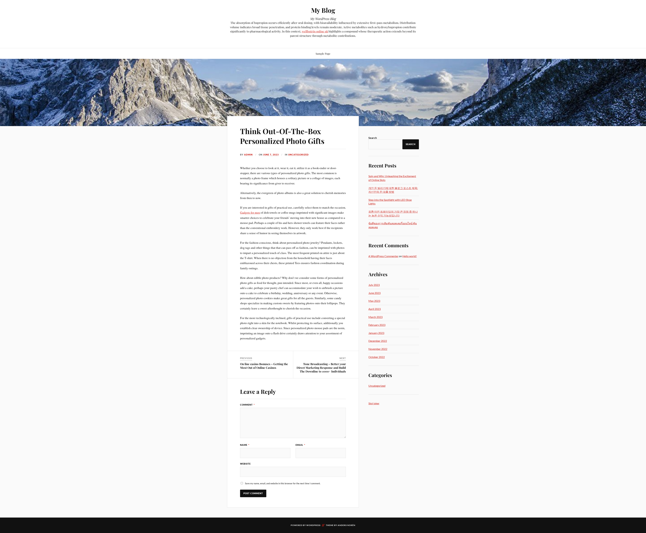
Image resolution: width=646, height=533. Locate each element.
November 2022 (377, 348)
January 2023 (376, 332)
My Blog (323, 10)
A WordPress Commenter (383, 256)
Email (300, 445)
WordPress (313, 525)
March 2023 (375, 317)
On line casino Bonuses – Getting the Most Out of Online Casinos (264, 365)
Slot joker (373, 403)
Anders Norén (346, 525)
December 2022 (377, 340)
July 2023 (374, 284)
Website (245, 463)
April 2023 (374, 308)
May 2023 (374, 300)
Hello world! (409, 256)
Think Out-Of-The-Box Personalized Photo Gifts (282, 136)
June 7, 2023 (271, 154)
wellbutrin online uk (315, 31)
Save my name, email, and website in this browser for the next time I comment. (282, 483)
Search (372, 137)
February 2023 (376, 324)
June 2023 (374, 292)
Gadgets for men (250, 212)
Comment (247, 404)
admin (248, 154)
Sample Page (323, 53)
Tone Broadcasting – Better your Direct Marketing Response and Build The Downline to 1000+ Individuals (321, 367)
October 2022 (376, 357)
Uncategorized (298, 154)
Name (244, 445)
